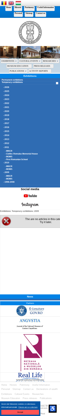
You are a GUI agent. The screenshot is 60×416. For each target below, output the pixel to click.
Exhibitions (8, 61)
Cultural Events (28, 61)
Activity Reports (38, 71)
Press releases (42, 66)
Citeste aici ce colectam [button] (28, 407)
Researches (49, 61)
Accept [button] (20, 412)
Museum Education (17, 66)
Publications (17, 71)
